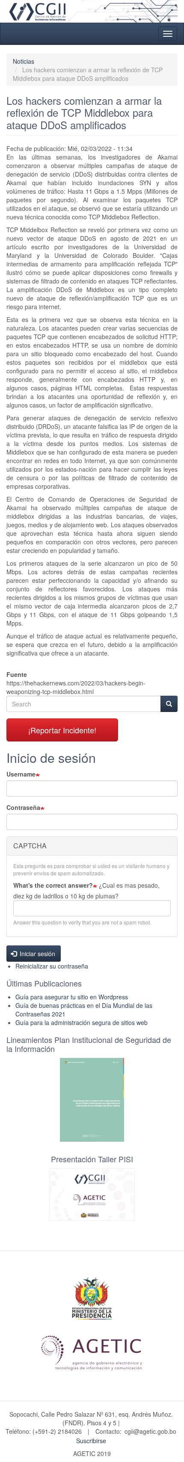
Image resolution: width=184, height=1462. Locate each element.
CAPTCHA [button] (30, 846)
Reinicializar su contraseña (51, 966)
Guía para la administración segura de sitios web (81, 1022)
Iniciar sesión (36, 953)
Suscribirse (91, 1440)
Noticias (23, 61)
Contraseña (23, 807)
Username (21, 774)
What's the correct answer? (53, 885)
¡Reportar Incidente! (62, 729)
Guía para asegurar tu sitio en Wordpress (71, 996)
